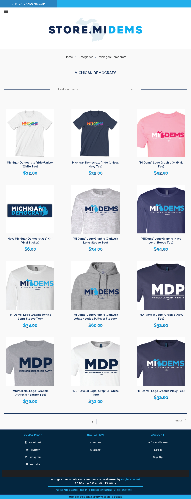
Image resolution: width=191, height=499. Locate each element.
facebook (34, 442)
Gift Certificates (158, 442)
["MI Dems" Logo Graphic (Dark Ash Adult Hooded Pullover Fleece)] (95, 285)
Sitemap (95, 449)
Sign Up (158, 457)
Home (69, 57)
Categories (86, 57)
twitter (35, 449)
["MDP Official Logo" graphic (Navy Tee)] (161, 285)
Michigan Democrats (112, 57)
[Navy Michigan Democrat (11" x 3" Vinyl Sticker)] (30, 209)
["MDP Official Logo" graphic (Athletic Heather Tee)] (30, 361)
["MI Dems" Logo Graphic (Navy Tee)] (161, 361)
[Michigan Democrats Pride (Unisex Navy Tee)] (95, 133)
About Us (95, 442)
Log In (158, 449)
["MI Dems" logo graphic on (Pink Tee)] (161, 133)
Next (179, 420)
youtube (34, 464)
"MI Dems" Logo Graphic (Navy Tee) (160, 390)
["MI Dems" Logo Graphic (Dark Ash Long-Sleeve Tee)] (95, 209)
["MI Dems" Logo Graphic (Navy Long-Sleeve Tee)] (161, 209)
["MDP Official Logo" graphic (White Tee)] (95, 361)
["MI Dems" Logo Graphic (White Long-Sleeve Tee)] (30, 285)
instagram (34, 457)
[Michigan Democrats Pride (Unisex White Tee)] (30, 133)
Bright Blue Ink (130, 479)
